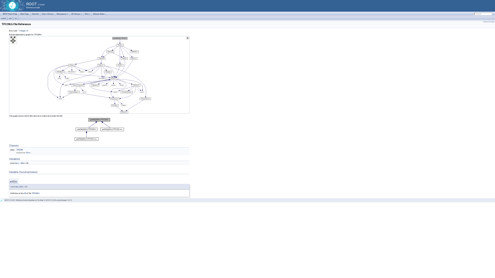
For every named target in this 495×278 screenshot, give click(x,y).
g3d (10, 18)
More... (29, 153)
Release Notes (99, 14)
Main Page (24, 14)
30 (25, 193)
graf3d (3, 18)
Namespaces (63, 14)
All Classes (76, 14)
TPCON (19, 150)
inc (16, 18)
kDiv (22, 163)
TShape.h (23, 31)
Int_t (17, 163)
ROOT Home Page (10, 14)
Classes (485, 22)
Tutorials (35, 14)
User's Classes (47, 14)
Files (88, 14)
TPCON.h (35, 193)
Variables (491, 22)
